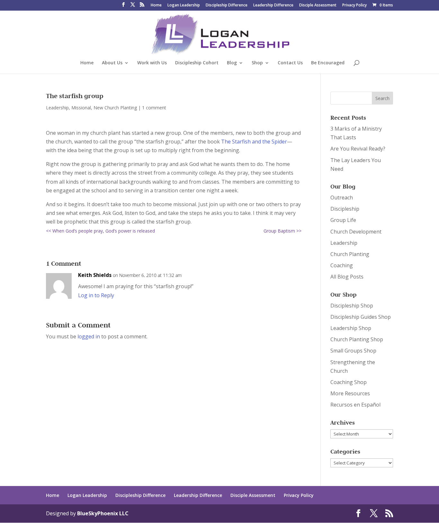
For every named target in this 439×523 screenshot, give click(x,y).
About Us (112, 63)
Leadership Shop (350, 328)
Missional (81, 108)
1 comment (154, 108)
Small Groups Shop (353, 350)
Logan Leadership (183, 5)
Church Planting (349, 254)
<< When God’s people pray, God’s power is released (100, 231)
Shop (257, 63)
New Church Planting (115, 108)
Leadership (57, 108)
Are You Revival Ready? (357, 148)
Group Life (343, 220)
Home (156, 5)
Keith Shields (95, 275)
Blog (232, 63)
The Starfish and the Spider (254, 141)
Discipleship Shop (351, 305)
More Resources (350, 393)
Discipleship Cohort (197, 63)
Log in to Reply (96, 295)
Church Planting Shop (356, 339)
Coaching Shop (348, 382)
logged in (88, 336)
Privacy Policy (354, 5)
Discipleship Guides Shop (360, 316)
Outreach (341, 197)
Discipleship (344, 208)
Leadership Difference (273, 5)
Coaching (341, 265)
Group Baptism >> (282, 231)
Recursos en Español (355, 404)
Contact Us (290, 63)
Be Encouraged (328, 63)
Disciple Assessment (317, 5)
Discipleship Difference (226, 5)
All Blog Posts (346, 276)
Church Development (355, 231)
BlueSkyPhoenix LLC (103, 513)
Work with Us (152, 63)
